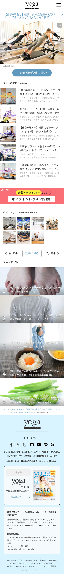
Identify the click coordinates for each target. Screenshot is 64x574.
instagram (25, 444)
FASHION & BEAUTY (44, 456)
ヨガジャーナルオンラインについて (19, 566)
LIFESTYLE (12, 461)
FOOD (27, 456)
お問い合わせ (11, 560)
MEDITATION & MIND (35, 452)
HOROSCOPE (29, 461)
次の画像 (51, 253)
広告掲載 (43, 560)
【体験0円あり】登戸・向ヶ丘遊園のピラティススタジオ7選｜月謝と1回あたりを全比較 (34, 16)
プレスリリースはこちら (28, 560)
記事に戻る (32, 253)
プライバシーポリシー (17, 563)
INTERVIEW (14, 456)
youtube (39, 444)
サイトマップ (40, 566)
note (32, 444)
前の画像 (13, 253)
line (45, 444)
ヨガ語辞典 (52, 566)
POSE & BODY (12, 452)
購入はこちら (17, 497)
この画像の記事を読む (32, 73)
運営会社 (49, 563)
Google (52, 444)
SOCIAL (55, 452)
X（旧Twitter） (18, 444)
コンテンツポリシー (36, 563)
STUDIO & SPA (47, 461)
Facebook (10, 444)
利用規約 (52, 560)
